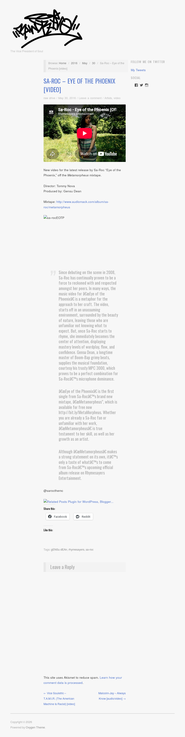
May (84, 63)
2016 (74, 63)
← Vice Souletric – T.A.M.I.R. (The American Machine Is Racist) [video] (59, 698)
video (117, 98)
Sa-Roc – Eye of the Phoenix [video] (79, 85)
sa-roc (89, 549)
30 (93, 63)
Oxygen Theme (35, 727)
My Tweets (138, 70)
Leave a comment (90, 98)
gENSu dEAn (59, 549)
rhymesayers (76, 549)
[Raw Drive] (47, 27)
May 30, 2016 (67, 98)
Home (62, 63)
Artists (108, 98)
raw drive (49, 98)
